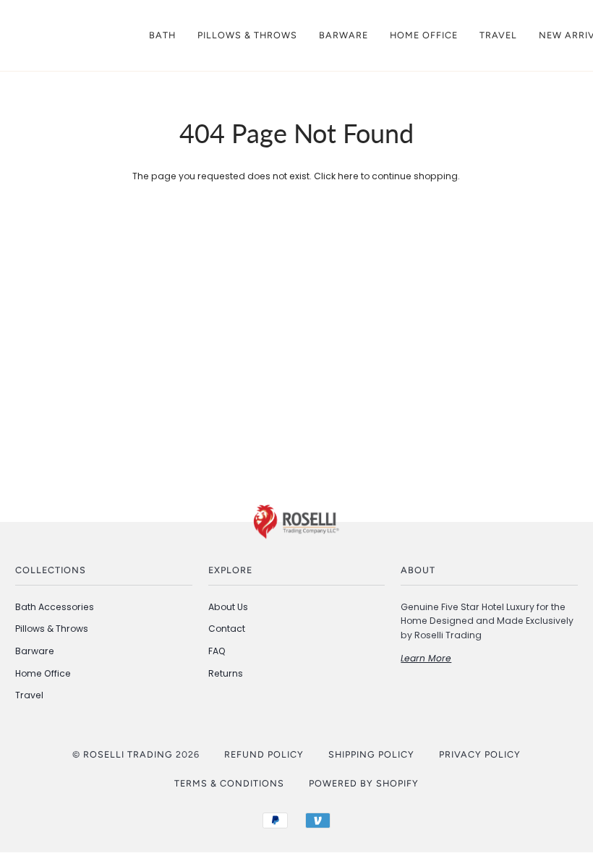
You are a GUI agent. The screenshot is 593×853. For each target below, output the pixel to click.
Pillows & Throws (51, 628)
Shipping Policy (371, 754)
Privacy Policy (480, 754)
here (348, 176)
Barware (34, 651)
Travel (29, 695)
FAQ (217, 651)
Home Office (43, 673)
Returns (225, 673)
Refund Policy (264, 754)
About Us (228, 607)
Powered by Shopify (364, 783)
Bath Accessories (54, 607)
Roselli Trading (128, 754)
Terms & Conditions (229, 783)
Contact (226, 628)
